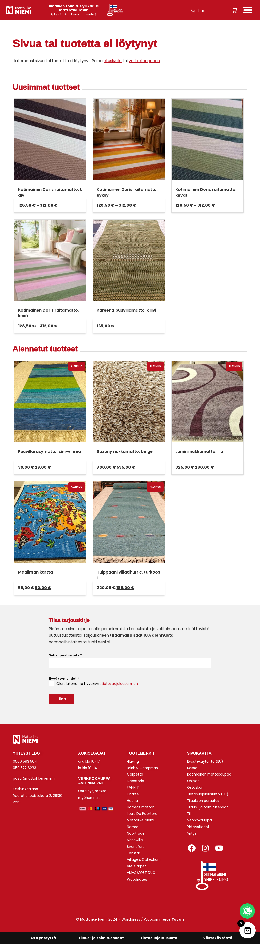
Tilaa (61, 698)
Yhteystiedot (198, 826)
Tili (189, 813)
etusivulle (113, 60)
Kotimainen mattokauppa (209, 774)
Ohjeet (193, 781)
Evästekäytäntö (216, 938)
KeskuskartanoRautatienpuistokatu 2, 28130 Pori (37, 796)
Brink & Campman (142, 768)
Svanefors (135, 846)
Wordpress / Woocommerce (153, 919)
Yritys (192, 833)
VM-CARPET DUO (141, 872)
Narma (132, 826)
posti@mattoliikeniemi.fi (34, 778)
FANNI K (133, 787)
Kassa (192, 768)
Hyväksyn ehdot (64, 678)
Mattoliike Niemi (140, 820)
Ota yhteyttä (43, 938)
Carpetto (135, 774)
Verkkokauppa (199, 820)
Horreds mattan (140, 807)
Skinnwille (135, 840)
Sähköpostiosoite (65, 655)
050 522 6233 (24, 768)
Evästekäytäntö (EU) (205, 761)
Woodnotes (137, 879)
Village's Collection (143, 859)
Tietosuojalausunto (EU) (208, 794)
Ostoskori (195, 787)
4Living (133, 761)
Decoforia (135, 781)
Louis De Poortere (142, 813)
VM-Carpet (136, 866)
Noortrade (136, 833)
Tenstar (133, 853)
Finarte (133, 794)
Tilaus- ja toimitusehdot (207, 807)
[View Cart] (234, 10)
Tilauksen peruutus (203, 800)
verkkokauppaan (144, 60)
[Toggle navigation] (247, 10)
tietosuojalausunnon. (120, 683)
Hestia (132, 800)
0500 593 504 (25, 761)
